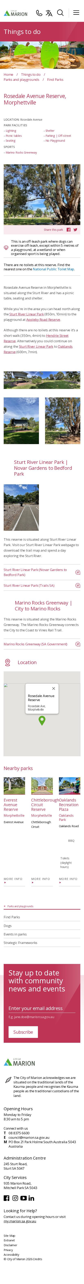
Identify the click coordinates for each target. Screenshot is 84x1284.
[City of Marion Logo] (16, 13)
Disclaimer (10, 1245)
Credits (37, 1259)
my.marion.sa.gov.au (20, 1221)
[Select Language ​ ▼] (49, 13)
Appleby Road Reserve (43, 319)
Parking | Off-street (58, 136)
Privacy (8, 1250)
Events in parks (15, 934)
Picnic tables (14, 136)
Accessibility (11, 1255)
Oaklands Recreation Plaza (69, 804)
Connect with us (16, 1128)
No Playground (55, 140)
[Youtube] (24, 1200)
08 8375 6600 (19, 1133)
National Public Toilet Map (53, 269)
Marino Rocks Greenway (21, 152)
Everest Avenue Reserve (11, 804)
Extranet (9, 1240)
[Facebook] (7, 1200)
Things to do (31, 74)
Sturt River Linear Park (26, 314)
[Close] (54, 688)
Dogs (8, 925)
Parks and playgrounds (21, 79)
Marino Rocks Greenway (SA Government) (35, 644)
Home (8, 74)
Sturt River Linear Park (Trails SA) (29, 585)
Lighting (11, 131)
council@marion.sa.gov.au (29, 1137)
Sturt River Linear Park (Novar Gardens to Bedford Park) (35, 572)
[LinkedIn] (32, 1200)
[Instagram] (15, 1200)
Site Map (9, 1236)
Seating (10, 140)
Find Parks (12, 917)
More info (13, 879)
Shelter (49, 131)
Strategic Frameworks (20, 942)
